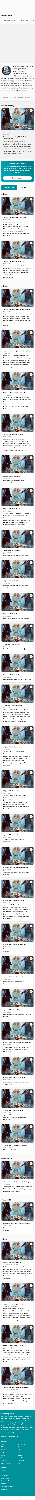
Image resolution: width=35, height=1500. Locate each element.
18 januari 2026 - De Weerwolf (12, 705)
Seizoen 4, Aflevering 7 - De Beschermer (16, 1387)
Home (13, 1498)
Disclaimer (15, 1433)
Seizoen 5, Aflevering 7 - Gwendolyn (14, 392)
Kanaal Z (20, 1458)
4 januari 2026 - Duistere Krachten (14, 900)
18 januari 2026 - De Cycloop (12, 476)
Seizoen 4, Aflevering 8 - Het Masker (14, 1345)
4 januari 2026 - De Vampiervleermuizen (15, 867)
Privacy (22, 1433)
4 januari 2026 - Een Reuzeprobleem (14, 977)
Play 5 (3, 1449)
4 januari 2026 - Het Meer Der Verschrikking (17, 1042)
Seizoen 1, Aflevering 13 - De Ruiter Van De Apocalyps (17, 137)
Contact (3, 1433)
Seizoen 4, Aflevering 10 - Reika (13, 1262)
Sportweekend (5, 1478)
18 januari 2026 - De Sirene (11, 644)
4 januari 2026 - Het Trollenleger (13, 1110)
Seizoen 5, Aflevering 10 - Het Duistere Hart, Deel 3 (17, 309)
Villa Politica (4, 1475)
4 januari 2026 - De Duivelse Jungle (14, 835)
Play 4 (19, 1447)
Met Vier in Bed (5, 1481)
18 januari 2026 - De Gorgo (11, 550)
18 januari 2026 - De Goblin (12, 509)
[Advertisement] (17, 43)
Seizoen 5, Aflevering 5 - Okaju (13, 434)
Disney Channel (6, 1463)
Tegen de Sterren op (7, 1486)
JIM (19, 1463)
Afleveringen (9, 187)
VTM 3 (3, 1452)
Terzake (3, 1473)
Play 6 (3, 1455)
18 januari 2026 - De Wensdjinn (13, 747)
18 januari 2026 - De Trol (11, 674)
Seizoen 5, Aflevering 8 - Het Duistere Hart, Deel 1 (17, 351)
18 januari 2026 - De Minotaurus (13, 581)
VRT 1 (3, 1444)
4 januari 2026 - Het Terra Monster (14, 1077)
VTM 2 (19, 1449)
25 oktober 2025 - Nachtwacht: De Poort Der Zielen (17, 1223)
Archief (23, 187)
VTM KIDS (4, 1460)
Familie (3, 1483)
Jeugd (28, 97)
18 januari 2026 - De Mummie (12, 614)
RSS (28, 1433)
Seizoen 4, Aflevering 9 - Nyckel (13, 1304)
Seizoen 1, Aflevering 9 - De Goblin (14, 261)
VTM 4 (19, 1452)
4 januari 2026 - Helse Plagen (12, 1010)
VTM (2, 1447)
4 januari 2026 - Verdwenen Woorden (15, 1145)
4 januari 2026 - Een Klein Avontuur (14, 944)
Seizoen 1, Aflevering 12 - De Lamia (14, 217)
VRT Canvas (21, 1444)
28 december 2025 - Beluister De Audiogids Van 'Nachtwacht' (17, 1182)
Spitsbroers (4, 1489)
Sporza (20, 1455)
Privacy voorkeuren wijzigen (10, 1436)
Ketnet (3, 1458)
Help (9, 1433)
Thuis (3, 1470)
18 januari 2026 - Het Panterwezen (14, 791)
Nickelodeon (21, 1460)
